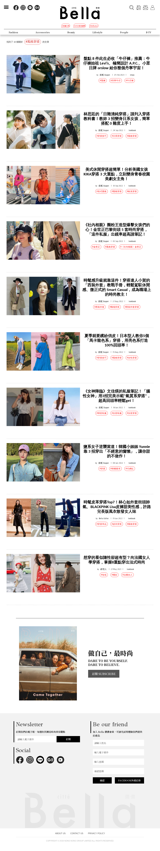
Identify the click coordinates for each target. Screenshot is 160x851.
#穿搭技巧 (102, 136)
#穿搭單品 (102, 524)
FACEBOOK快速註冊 (129, 780)
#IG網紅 (130, 468)
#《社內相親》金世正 (130, 247)
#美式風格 (102, 191)
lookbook (132, 130)
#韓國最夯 (115, 468)
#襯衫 (114, 575)
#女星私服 (117, 413)
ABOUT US (60, 833)
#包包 (104, 575)
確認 (102, 780)
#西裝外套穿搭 (132, 307)
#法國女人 (127, 575)
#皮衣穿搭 (117, 524)
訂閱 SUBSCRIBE (103, 674)
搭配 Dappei (105, 75)
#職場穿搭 (115, 307)
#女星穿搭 (132, 413)
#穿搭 (102, 468)
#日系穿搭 (117, 136)
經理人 (103, 569)
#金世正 (96, 247)
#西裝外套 (99, 307)
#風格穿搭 (132, 136)
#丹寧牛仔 (116, 80)
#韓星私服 (102, 413)
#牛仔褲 (130, 80)
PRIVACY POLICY (96, 833)
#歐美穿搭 (132, 191)
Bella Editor (104, 518)
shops (132, 75)
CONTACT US (76, 833)
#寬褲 (102, 80)
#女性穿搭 (132, 358)
